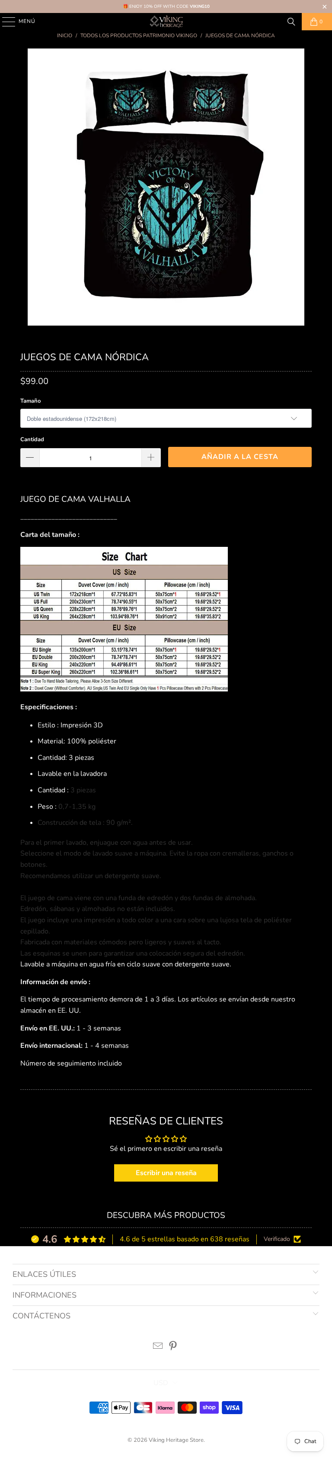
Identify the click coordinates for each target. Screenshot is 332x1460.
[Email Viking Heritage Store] (158, 1347)
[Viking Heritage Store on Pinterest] (173, 1347)
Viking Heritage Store (176, 1440)
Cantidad (32, 439)
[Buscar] (291, 21)
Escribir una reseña (166, 1173)
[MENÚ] (4, 21)
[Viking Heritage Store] (166, 21)
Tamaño (30, 401)
